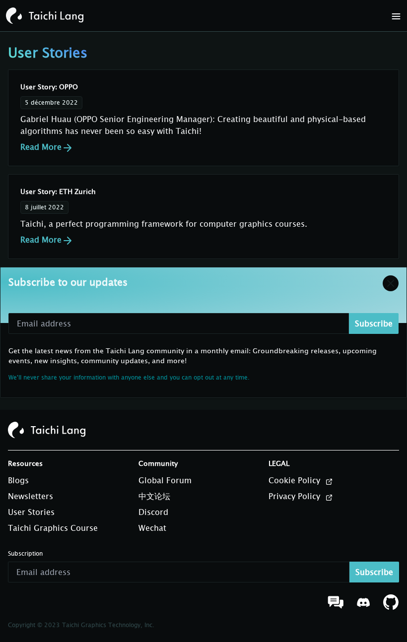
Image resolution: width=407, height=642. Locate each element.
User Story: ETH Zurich (58, 191)
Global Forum (165, 480)
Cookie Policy (296, 480)
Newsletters (30, 496)
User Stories (31, 512)
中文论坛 (154, 496)
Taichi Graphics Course (53, 527)
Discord (153, 512)
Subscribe (374, 323)
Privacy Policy (296, 496)
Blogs (18, 480)
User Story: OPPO (49, 86)
